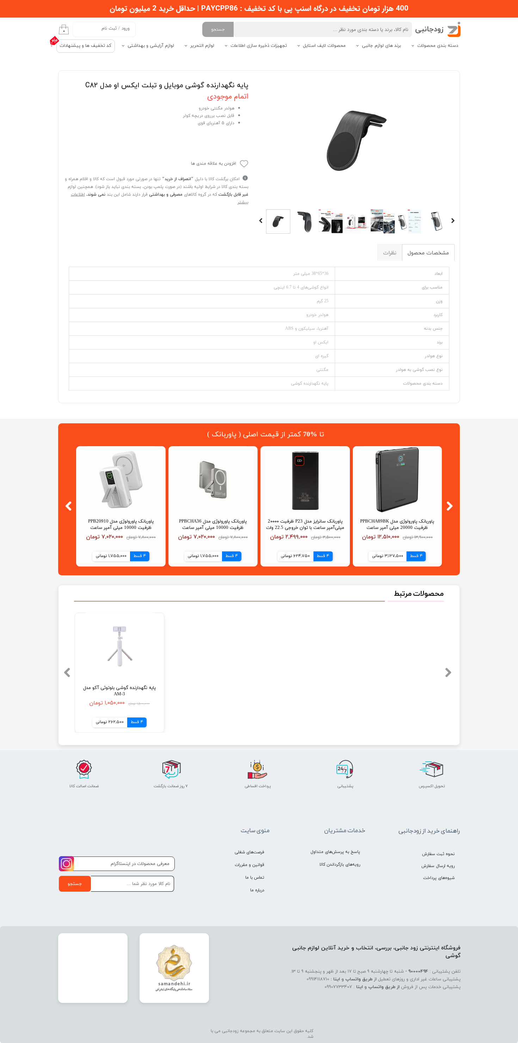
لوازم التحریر (202, 46)
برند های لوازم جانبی (381, 46)
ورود (126, 28)
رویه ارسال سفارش (438, 866)
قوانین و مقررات (249, 865)
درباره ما (257, 890)
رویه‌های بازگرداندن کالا (340, 864)
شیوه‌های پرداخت (439, 878)
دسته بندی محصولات (437, 46)
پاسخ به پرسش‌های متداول (335, 852)
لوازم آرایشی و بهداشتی (151, 46)
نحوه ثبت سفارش (438, 854)
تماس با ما (254, 877)
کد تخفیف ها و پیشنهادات (85, 46)
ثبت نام (109, 28)
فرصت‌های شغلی (249, 852)
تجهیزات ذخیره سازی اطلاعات (258, 46)
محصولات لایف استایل (324, 46)
